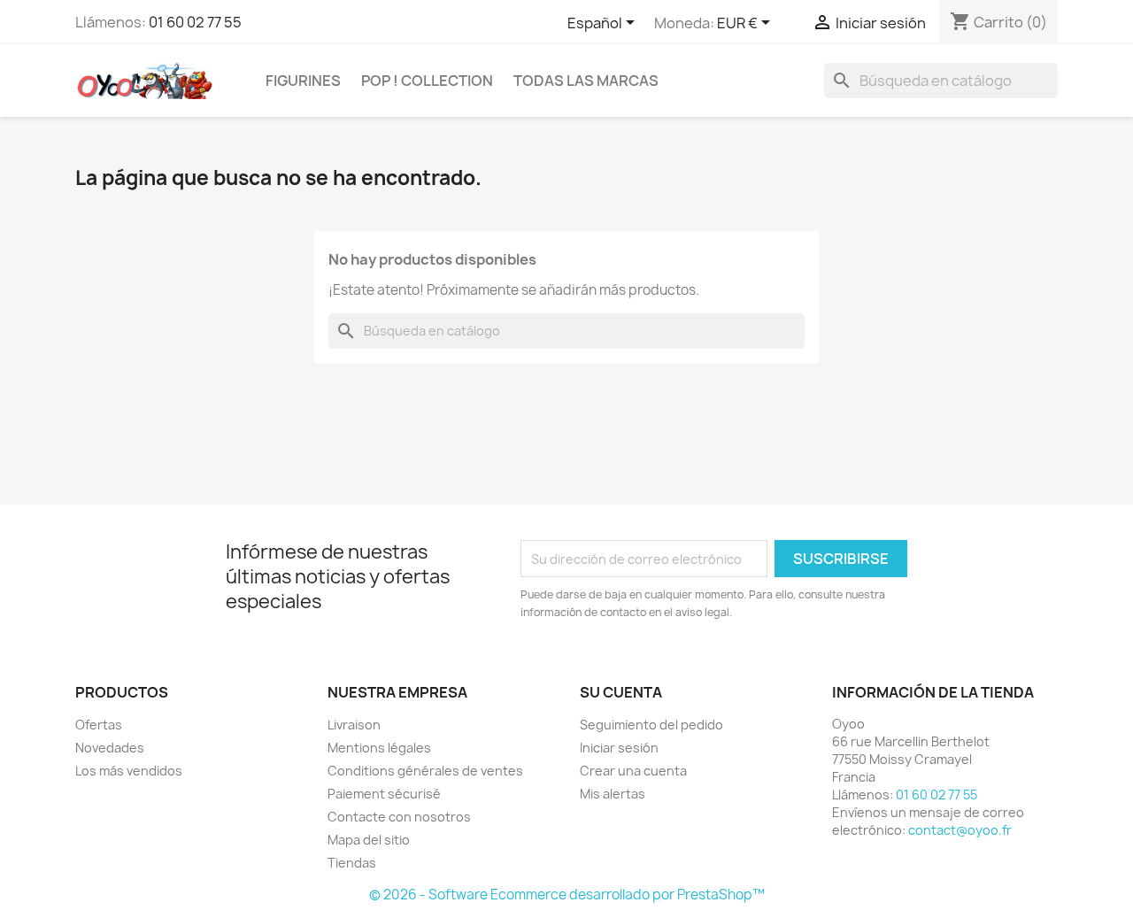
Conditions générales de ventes (425, 770)
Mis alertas (612, 793)
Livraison (354, 724)
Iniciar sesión (619, 747)
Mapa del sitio (369, 839)
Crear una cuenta (633, 770)
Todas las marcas (586, 80)
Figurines (303, 80)
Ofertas (98, 724)
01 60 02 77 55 (195, 22)
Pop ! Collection (427, 80)
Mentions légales (379, 747)
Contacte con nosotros (399, 816)
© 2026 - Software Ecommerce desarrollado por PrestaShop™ (567, 894)
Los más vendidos (128, 770)
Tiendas (352, 862)
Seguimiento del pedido (651, 724)
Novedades (109, 747)
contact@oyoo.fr (960, 830)
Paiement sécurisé (384, 793)
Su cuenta (621, 692)
